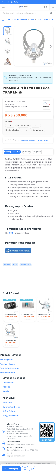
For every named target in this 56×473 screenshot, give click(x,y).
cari (52, 20)
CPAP (32, 20)
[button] (16, 46)
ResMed (7, 265)
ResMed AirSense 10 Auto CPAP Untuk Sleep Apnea (11, 315)
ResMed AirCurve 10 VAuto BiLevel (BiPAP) (28, 315)
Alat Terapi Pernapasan (16, 20)
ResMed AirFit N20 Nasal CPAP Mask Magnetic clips (11, 340)
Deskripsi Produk (12, 151)
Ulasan (26, 151)
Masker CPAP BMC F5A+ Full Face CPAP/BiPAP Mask (44, 315)
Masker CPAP (42, 20)
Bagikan (37, 151)
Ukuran (8, 122)
